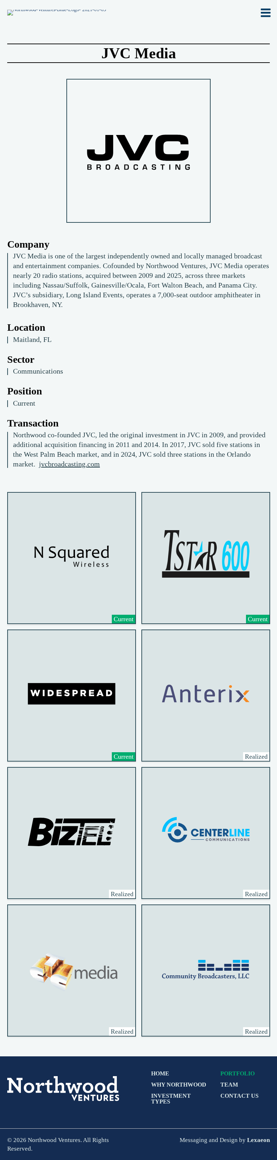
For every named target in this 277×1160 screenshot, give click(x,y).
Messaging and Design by (225, 1139)
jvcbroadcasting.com (69, 464)
